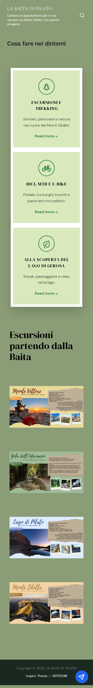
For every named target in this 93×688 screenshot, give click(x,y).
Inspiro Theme (36, 676)
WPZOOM (59, 676)
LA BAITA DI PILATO (29, 8)
